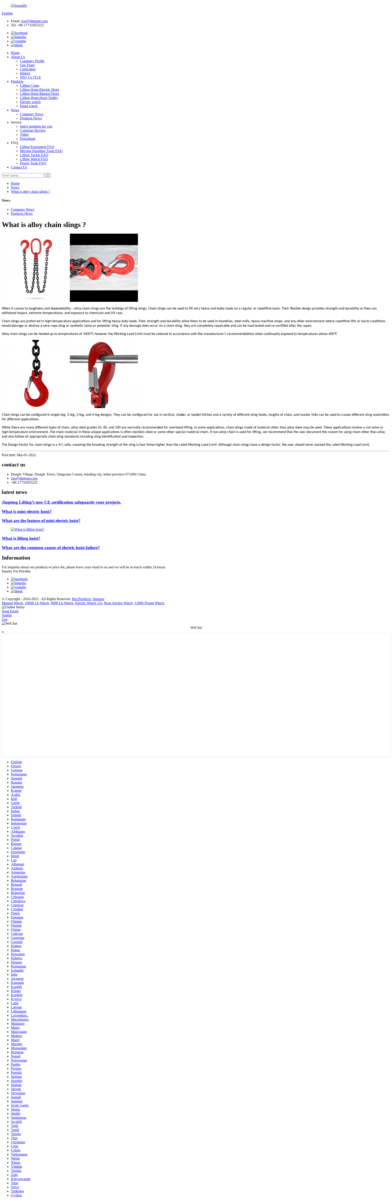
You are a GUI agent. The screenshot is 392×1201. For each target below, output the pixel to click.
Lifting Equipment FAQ (37, 147)
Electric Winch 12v (88, 603)
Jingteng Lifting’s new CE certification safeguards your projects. (61, 502)
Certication (28, 69)
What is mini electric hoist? (27, 511)
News (15, 110)
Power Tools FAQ (33, 163)
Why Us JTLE (30, 77)
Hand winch (29, 106)
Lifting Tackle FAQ (34, 155)
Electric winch (30, 102)
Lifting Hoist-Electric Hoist (39, 90)
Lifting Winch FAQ (34, 159)
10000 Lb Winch (37, 603)
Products (17, 81)
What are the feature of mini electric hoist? (41, 520)
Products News (31, 118)
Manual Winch (12, 603)
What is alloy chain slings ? (30, 191)
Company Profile (32, 61)
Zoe (4, 619)
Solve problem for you (36, 126)
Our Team (27, 65)
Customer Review (33, 130)
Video (24, 134)
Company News (31, 114)
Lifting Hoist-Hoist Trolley (39, 98)
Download (27, 139)
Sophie (7, 615)
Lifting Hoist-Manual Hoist (39, 94)
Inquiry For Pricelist (16, 571)
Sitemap (98, 599)
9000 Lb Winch (62, 603)
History (25, 73)
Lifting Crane (29, 85)
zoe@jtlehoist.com (34, 21)
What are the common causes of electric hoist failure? (51, 547)
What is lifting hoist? (21, 538)
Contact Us (19, 167)
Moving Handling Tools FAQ (41, 151)
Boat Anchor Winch (118, 603)
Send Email (10, 611)
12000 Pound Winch (149, 603)
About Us (18, 57)
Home (15, 53)
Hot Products (81, 599)
